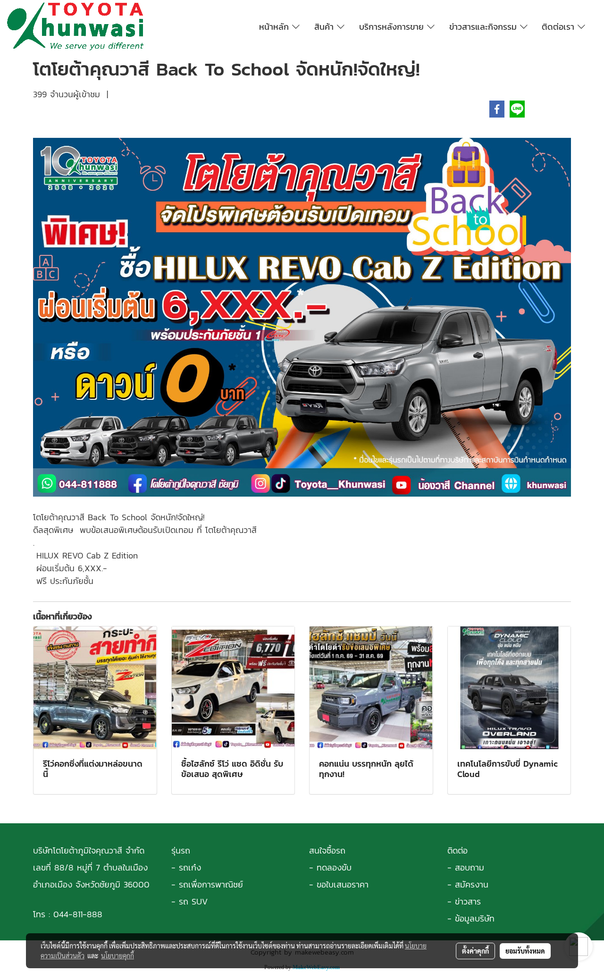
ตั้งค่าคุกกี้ (475, 951)
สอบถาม (469, 867)
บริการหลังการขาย (393, 26)
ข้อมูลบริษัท (475, 918)
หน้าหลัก (275, 26)
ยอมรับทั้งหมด (525, 951)
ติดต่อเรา (560, 26)
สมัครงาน (471, 884)
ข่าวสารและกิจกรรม (484, 26)
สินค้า (325, 26)
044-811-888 (77, 914)
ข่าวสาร (468, 901)
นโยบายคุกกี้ (117, 955)
